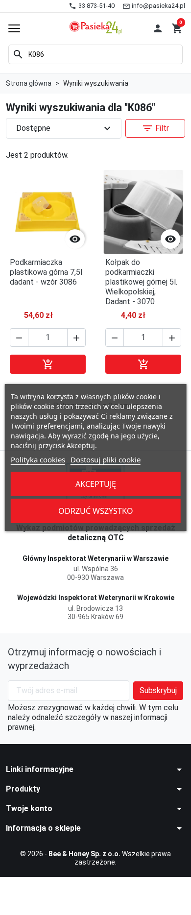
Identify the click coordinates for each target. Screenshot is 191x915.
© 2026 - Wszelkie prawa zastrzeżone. (95, 858)
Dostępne (64, 128)
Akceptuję (95, 484)
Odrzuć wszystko (95, 511)
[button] (158, 28)
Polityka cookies (38, 459)
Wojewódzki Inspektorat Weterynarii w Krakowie (95, 598)
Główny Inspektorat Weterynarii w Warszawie (95, 558)
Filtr (155, 128)
